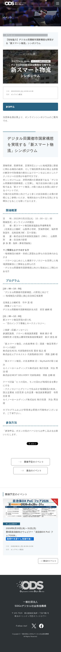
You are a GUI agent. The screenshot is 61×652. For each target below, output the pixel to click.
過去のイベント (34, 470)
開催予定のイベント (34, 462)
